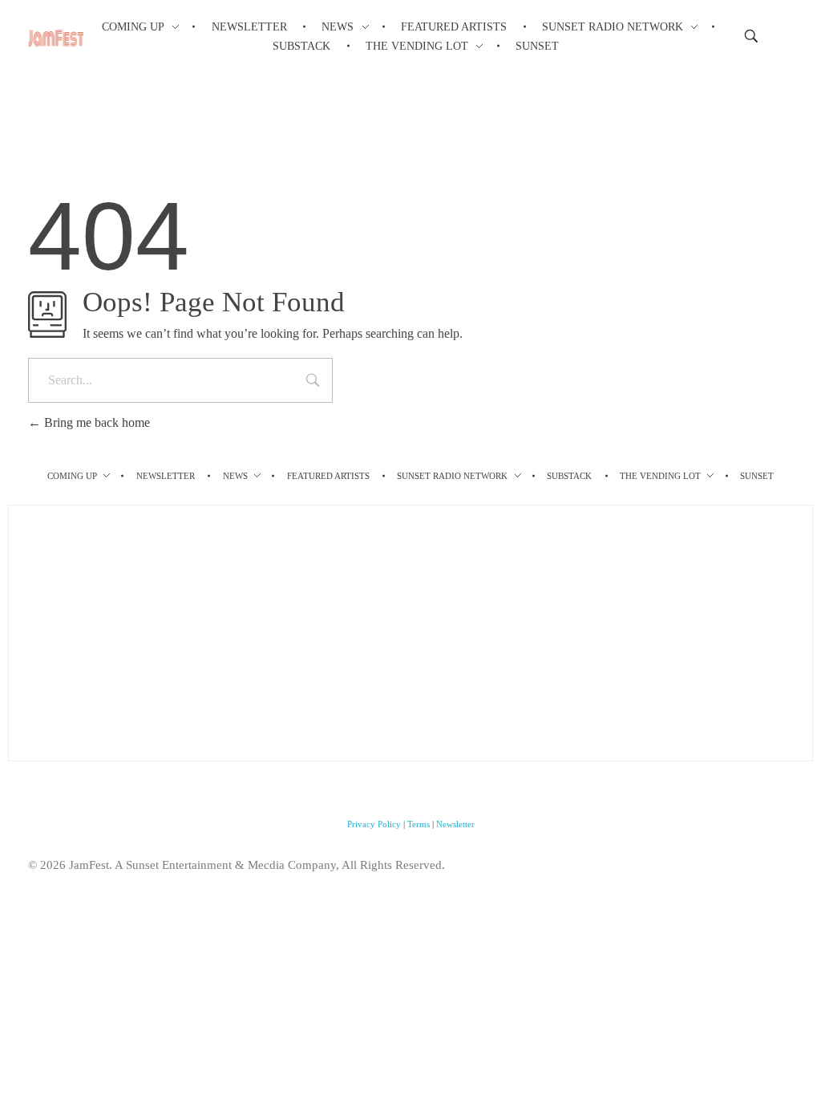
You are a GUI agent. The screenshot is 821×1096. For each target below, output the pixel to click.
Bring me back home (95, 422)
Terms (418, 824)
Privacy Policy (374, 824)
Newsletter (455, 824)
